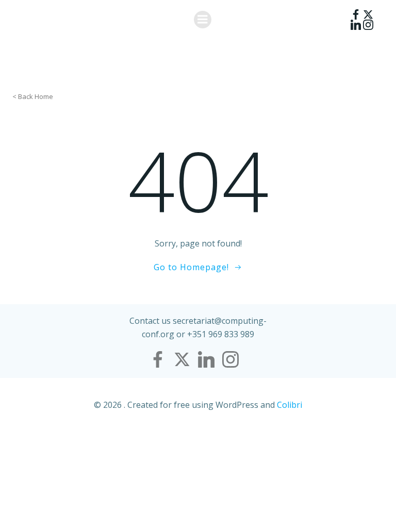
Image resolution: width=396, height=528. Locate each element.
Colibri (289, 404)
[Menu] (202, 19)
